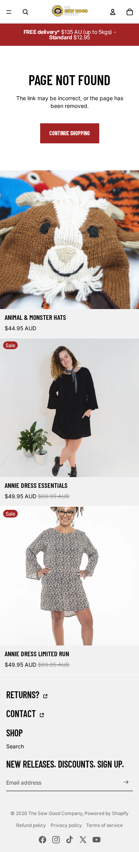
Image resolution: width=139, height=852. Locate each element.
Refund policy (31, 825)
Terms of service (104, 825)
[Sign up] (126, 782)
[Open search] (25, 11)
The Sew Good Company (55, 813)
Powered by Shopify (107, 813)
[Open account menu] (112, 11)
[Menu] (9, 12)
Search (15, 746)
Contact (22, 713)
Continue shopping (69, 133)
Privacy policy (66, 825)
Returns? (23, 694)
